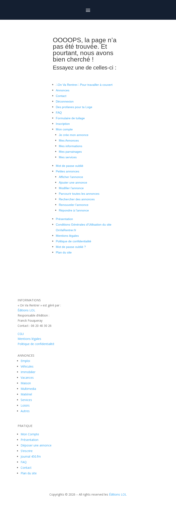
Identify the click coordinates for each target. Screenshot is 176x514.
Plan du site (64, 252)
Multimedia (28, 389)
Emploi (25, 361)
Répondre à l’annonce (74, 210)
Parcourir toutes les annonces (79, 193)
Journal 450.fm (31, 456)
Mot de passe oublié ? (71, 247)
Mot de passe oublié (69, 165)
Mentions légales (67, 235)
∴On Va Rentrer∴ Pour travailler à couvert (84, 84)
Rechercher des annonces (77, 199)
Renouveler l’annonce (73, 205)
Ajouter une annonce (73, 182)
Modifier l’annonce (71, 188)
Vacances (27, 377)
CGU (21, 334)
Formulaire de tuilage (70, 118)
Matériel (26, 394)
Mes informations (70, 146)
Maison (26, 383)
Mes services (68, 157)
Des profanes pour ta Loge (74, 107)
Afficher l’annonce (71, 177)
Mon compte (64, 129)
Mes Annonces (69, 140)
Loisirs (25, 405)
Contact (61, 96)
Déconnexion (65, 101)
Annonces (62, 90)
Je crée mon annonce (73, 135)
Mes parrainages (70, 151)
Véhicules (27, 366)
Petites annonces (67, 171)
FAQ (59, 112)
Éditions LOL (26, 310)
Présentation (64, 219)
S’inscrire (27, 451)
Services (26, 400)
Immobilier (28, 372)
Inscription (63, 123)
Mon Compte (30, 434)
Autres (25, 411)
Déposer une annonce (36, 445)
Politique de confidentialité (73, 241)
